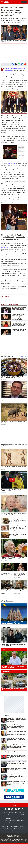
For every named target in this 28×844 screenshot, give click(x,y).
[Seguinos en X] (12, 809)
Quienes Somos (14, 826)
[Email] (25, 64)
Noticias (11, 812)
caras (14, 650)
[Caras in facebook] (9, 809)
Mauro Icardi (12, 164)
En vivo (24, 1)
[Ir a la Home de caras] (6, 2)
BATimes (23, 815)
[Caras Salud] (14, 792)
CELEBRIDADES (4, 5)
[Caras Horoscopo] (14, 798)
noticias (14, 605)
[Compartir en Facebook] (13, 64)
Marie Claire (18, 812)
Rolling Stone (20, 820)
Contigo (20, 818)
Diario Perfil (5, 812)
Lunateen (17, 815)
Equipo (11, 828)
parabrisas (14, 672)
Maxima (20, 823)
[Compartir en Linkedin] (22, 64)
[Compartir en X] (16, 64)
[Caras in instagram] (5, 809)
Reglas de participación (20, 828)
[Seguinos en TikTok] (16, 809)
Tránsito (14, 831)
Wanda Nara (12, 300)
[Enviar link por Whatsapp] (19, 64)
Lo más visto (6, 715)
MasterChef (20, 300)
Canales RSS (5, 826)
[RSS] (19, 809)
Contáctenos (22, 826)
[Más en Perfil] (9, 601)
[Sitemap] (22, 809)
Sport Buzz (8, 823)
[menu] (2, 2)
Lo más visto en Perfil (9, 752)
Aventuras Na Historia (10, 820)
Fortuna (24, 812)
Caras (15, 818)
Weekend (4, 815)
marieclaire (14, 627)
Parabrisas (11, 815)
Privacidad (5, 828)
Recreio (15, 823)
